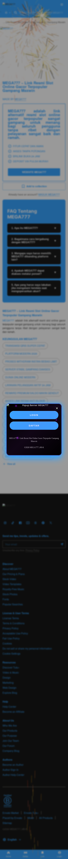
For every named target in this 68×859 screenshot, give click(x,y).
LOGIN (34, 415)
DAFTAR (34, 425)
